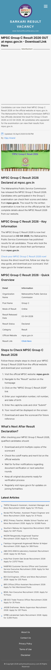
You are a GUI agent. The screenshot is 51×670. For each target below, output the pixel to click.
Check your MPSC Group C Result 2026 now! (23, 256)
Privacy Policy (25, 643)
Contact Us (25, 638)
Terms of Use (25, 649)
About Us (25, 632)
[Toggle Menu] (45, 6)
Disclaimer (25, 655)
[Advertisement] (25, 76)
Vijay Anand (9, 138)
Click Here (26, 341)
